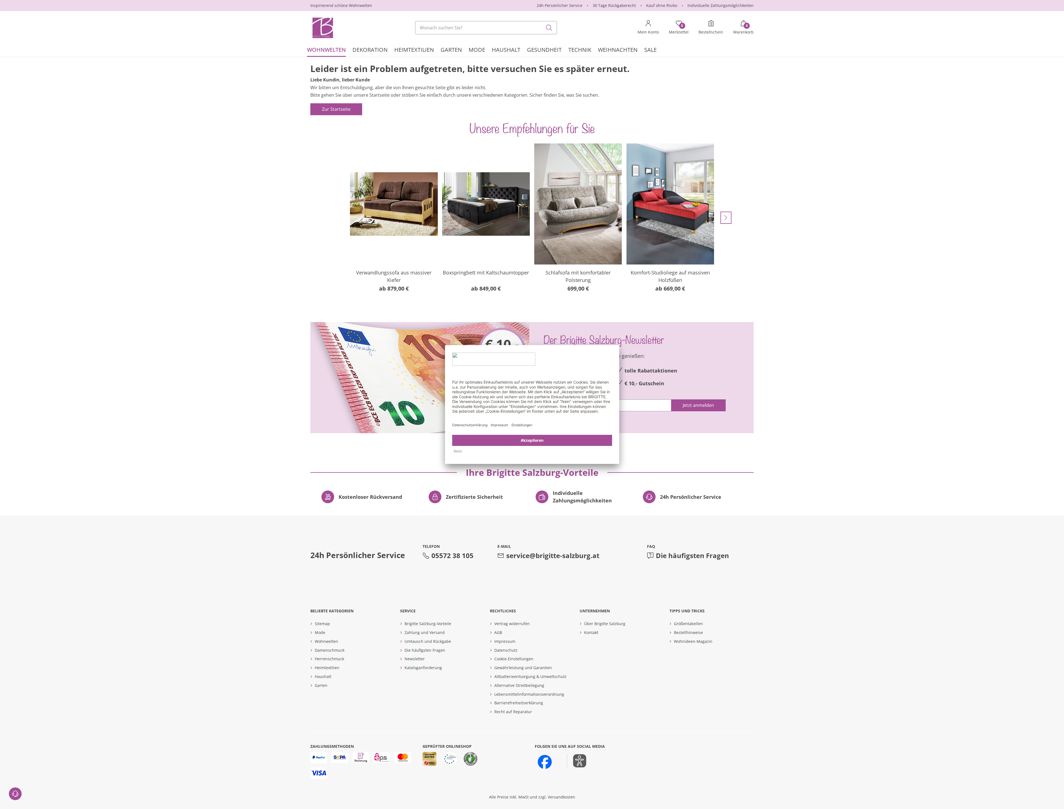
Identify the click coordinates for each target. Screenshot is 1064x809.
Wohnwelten (326, 641)
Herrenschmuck (329, 658)
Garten (321, 685)
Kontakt (591, 632)
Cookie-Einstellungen (513, 658)
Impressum (504, 641)
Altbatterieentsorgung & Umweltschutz (530, 676)
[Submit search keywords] (549, 27)
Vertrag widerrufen (512, 623)
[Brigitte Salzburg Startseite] (322, 27)
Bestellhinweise (688, 632)
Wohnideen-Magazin (693, 641)
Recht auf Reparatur (513, 711)
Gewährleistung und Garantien (523, 667)
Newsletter (415, 658)
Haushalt (323, 676)
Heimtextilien (327, 667)
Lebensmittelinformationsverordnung (529, 694)
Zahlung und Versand (425, 632)
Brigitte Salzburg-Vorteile (428, 623)
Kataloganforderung (423, 667)
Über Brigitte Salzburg (604, 623)
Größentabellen (688, 623)
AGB (498, 632)
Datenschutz (506, 650)
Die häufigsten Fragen (692, 555)
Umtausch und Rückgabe (428, 641)
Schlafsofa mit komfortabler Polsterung (578, 276)
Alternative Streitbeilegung (519, 685)
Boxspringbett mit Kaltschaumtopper (486, 272)
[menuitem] (326, 50)
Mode (320, 632)
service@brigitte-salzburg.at (552, 555)
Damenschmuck (329, 650)
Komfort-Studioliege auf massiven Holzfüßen (670, 276)
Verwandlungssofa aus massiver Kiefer (393, 276)
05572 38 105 (452, 555)
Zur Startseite (336, 109)
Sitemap (322, 623)
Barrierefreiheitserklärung (518, 702)
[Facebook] (545, 762)
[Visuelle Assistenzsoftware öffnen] (577, 761)
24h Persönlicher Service (559, 5)
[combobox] (486, 27)
